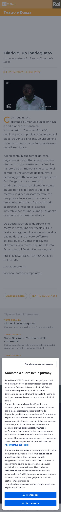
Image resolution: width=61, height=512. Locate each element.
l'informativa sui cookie (17, 444)
